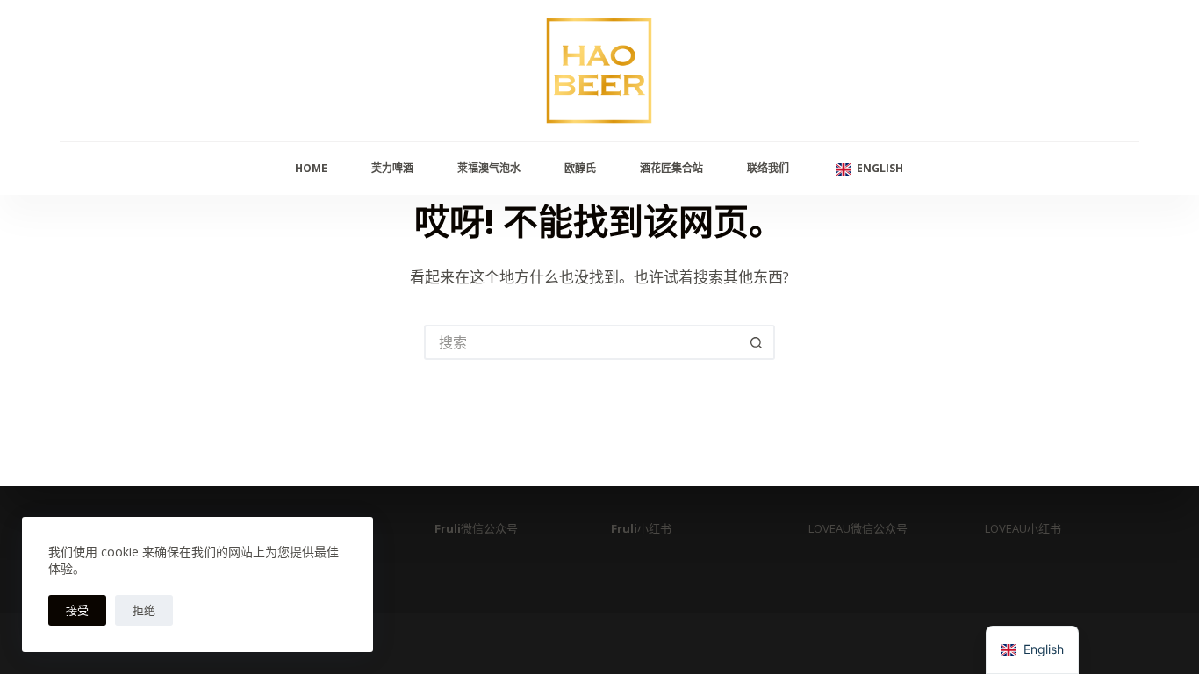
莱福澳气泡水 (489, 168)
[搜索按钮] (757, 342)
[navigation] (1032, 650)
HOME (311, 168)
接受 (77, 610)
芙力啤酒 (392, 168)
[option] (1032, 649)
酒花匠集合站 (671, 168)
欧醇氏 (580, 168)
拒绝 (144, 610)
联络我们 (768, 168)
